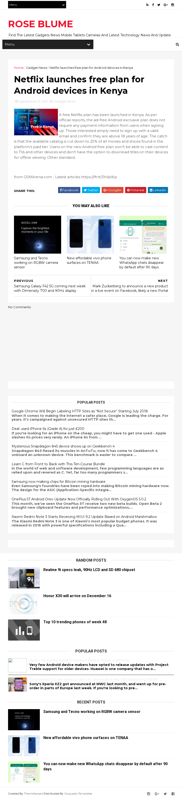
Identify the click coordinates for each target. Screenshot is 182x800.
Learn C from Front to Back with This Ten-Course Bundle (58, 464)
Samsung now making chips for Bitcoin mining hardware (58, 481)
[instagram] (172, 5)
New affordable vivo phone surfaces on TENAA (89, 260)
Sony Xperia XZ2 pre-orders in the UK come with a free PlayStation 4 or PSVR (93, 679)
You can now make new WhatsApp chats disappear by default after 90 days (141, 262)
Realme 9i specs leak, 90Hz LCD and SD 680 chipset (89, 569)
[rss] (147, 5)
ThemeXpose (32, 793)
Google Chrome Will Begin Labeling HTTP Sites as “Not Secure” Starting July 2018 (80, 411)
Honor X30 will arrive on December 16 (77, 596)
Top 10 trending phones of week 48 (75, 622)
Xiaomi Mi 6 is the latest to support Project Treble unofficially (79, 660)
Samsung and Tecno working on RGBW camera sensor (36, 262)
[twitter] (158, 5)
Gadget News (36, 68)
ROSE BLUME (40, 24)
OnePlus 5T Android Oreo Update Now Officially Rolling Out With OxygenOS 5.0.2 (79, 499)
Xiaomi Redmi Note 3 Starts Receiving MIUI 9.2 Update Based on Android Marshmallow (84, 517)
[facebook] (153, 5)
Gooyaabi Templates (78, 793)
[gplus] (166, 5)
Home (19, 68)
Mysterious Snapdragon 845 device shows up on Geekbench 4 (63, 446)
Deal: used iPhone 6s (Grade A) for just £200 (48, 429)
